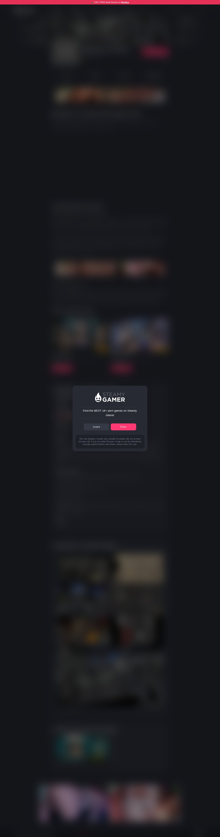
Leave (96, 427)
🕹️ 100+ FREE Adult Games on (110, 2)
